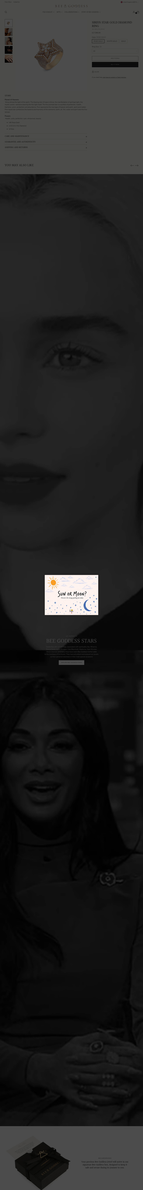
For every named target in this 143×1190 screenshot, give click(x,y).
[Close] (95, 577)
